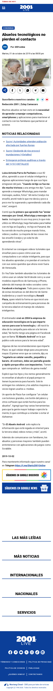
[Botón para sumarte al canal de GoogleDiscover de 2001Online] (26, 475)
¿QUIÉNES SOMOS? (16, 674)
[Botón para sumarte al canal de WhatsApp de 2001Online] (37, 99)
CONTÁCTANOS (35, 674)
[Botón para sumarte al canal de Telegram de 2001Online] (42, 99)
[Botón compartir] (4, 90)
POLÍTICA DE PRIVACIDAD (40, 662)
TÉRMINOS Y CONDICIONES (13, 662)
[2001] (26, 8)
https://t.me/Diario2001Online (30, 465)
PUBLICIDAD (34, 668)
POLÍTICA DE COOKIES (15, 668)
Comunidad (8, 28)
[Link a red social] (10, 652)
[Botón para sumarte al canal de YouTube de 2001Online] (47, 99)
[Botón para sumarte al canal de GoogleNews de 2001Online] (26, 488)
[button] (12, 90)
